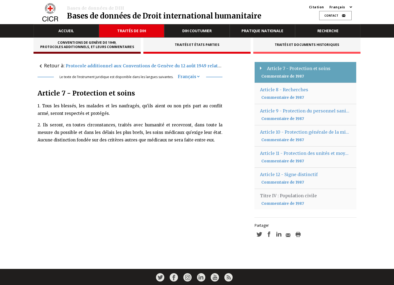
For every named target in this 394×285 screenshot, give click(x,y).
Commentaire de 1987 (282, 76)
